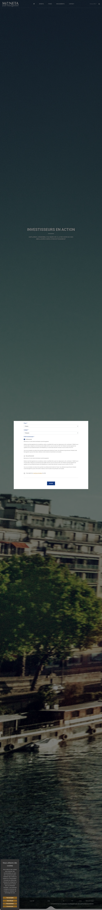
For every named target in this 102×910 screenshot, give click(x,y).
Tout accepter (10, 897)
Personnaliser (10, 903)
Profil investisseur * (29, 436)
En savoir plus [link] (10, 906)
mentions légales (37, 473)
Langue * (26, 430)
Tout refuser (10, 900)
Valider (51, 483)
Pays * (25, 423)
